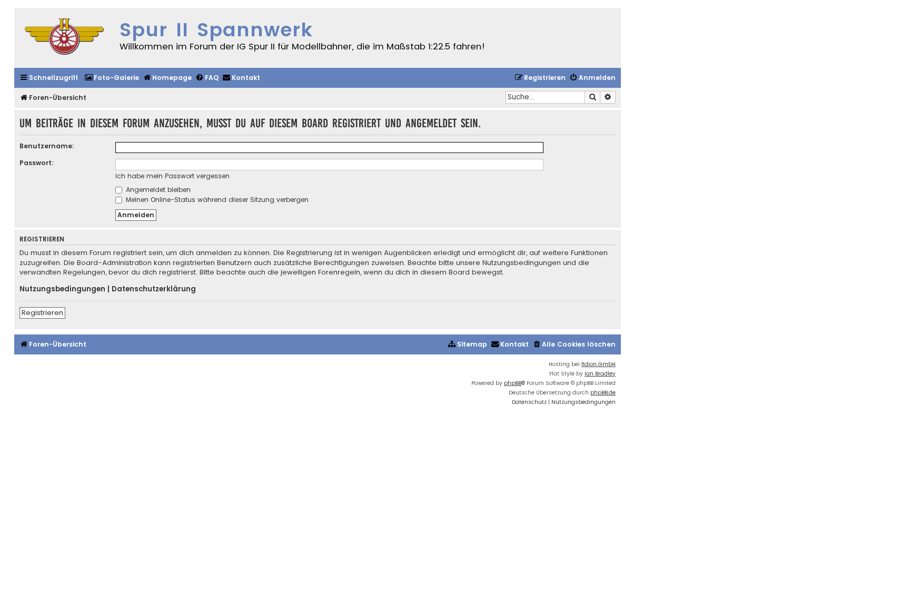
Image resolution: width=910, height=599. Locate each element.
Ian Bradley (600, 374)
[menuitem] (111, 78)
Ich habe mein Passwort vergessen (172, 176)
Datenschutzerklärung (154, 289)
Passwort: (36, 162)
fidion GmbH (598, 364)
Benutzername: (46, 145)
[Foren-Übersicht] (64, 38)
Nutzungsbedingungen (62, 289)
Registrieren (42, 313)
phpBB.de (603, 393)
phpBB (512, 383)
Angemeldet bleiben (157, 189)
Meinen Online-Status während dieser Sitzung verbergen (216, 199)
